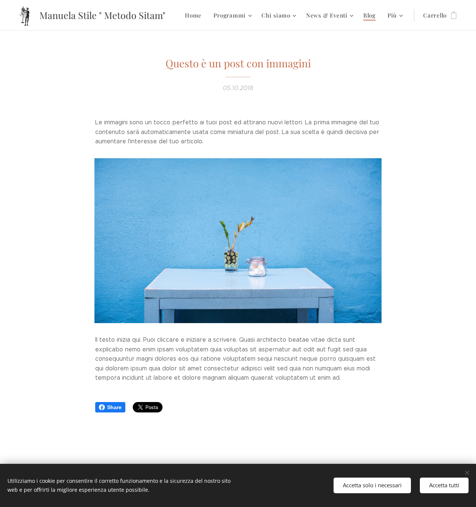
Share (114, 407)
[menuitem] (195, 15)
